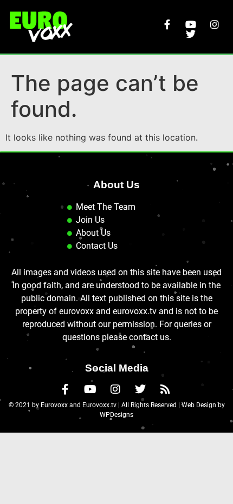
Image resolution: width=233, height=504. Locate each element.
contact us (149, 337)
